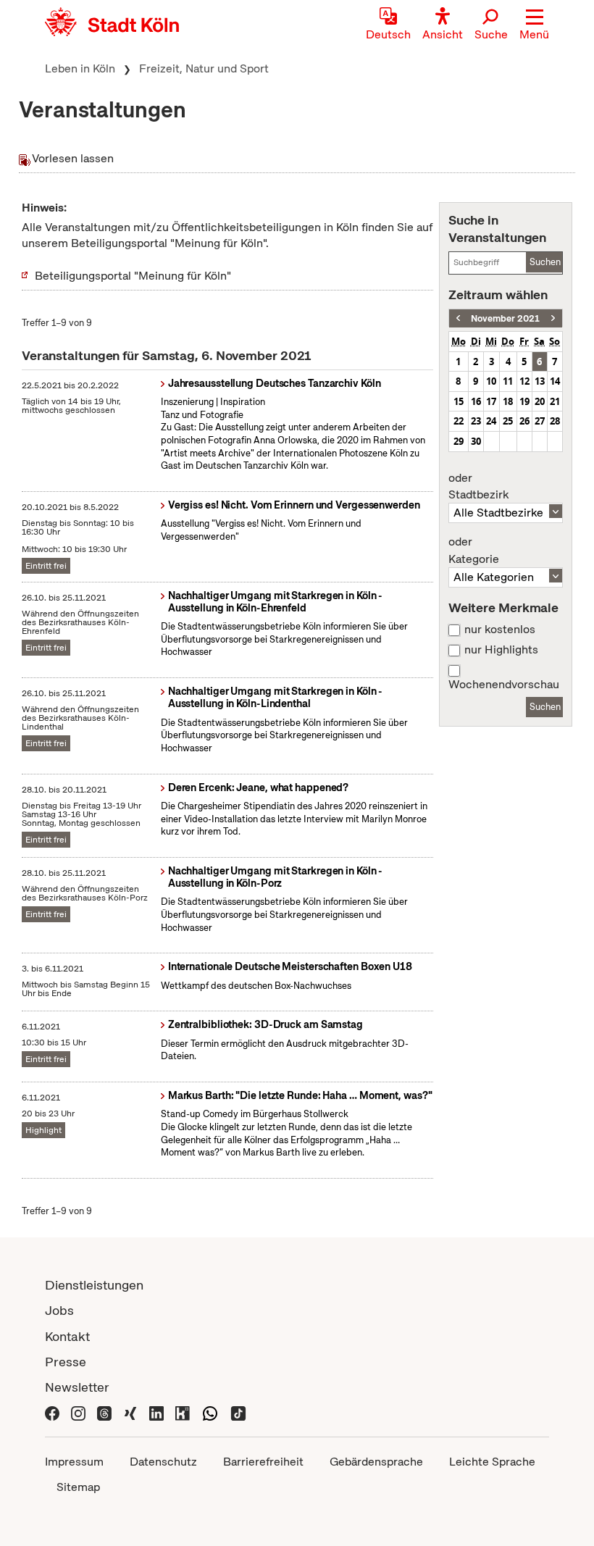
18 (508, 401)
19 (524, 401)
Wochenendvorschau (503, 684)
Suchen (545, 262)
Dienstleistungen (94, 1285)
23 (476, 420)
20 (540, 401)
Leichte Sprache (492, 1461)
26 (524, 420)
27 (540, 420)
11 (508, 381)
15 (458, 401)
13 (540, 381)
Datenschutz (163, 1461)
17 (491, 401)
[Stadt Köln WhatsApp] (210, 1412)
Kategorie (473, 551)
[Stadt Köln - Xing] (130, 1412)
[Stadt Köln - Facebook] (52, 1412)
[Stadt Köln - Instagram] (78, 1412)
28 (555, 420)
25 (508, 420)
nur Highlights (501, 650)
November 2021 (505, 318)
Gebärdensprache (376, 1461)
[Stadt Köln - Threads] (104, 1412)
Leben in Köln (80, 68)
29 (458, 441)
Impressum (74, 1461)
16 (476, 401)
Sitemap (78, 1487)
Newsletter (77, 1387)
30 (476, 441)
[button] (534, 25)
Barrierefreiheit (263, 1461)
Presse (65, 1361)
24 (491, 420)
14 (555, 381)
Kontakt (67, 1336)
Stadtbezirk (478, 487)
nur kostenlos (499, 629)
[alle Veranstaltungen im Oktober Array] (458, 318)
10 (491, 381)
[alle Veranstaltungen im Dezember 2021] (553, 318)
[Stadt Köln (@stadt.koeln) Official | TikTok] (238, 1412)
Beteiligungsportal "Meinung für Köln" (133, 275)
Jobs (59, 1310)
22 (458, 420)
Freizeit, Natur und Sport (204, 68)
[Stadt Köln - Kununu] (182, 1412)
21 (555, 401)
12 (524, 381)
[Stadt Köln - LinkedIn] (156, 1412)
